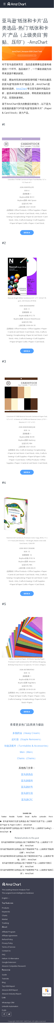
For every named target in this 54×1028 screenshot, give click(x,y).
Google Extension (9, 962)
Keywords (6, 911)
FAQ (3, 954)
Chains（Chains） (27, 758)
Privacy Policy (7, 943)
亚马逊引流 (27, 793)
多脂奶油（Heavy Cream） (27, 733)
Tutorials (5, 978)
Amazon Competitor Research (14, 966)
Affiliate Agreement (9, 935)
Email (27, 816)
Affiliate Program (8, 932)
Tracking (5, 923)
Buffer (34, 816)
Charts (4, 915)
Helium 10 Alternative (10, 958)
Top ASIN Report (8, 986)
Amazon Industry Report (11, 994)
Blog (3, 982)
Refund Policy (7, 939)
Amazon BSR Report (10, 990)
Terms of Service (8, 947)
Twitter (4, 816)
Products (5, 908)
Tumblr (19, 816)
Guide (4, 974)
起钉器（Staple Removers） (27, 739)
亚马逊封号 (27, 786)
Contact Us (6, 951)
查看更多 (27, 233)
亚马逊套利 (27, 780)
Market (5, 919)
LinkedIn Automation (10, 1006)
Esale (4, 1010)
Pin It (51, 816)
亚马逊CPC (27, 799)
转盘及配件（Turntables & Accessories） (27, 745)
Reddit (11, 816)
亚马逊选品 (27, 774)
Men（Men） (27, 752)
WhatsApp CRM (8, 1002)
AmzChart (21, 88)
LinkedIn (42, 816)
